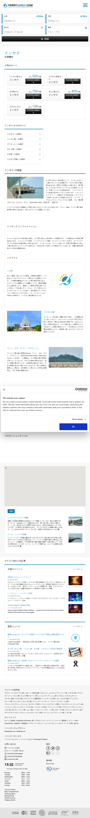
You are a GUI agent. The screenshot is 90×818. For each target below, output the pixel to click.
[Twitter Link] (53, 748)
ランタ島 (39, 712)
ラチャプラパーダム (11, 712)
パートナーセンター (11, 739)
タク (58, 698)
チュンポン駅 (27, 701)
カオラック (44, 693)
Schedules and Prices (23, 720)
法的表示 (17, 723)
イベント (50, 720)
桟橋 (11, 511)
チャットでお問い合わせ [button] (15, 751)
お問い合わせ (74, 723)
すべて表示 (77, 569)
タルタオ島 (65, 698)
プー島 (58, 707)
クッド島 (64, 693)
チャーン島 (8, 701)
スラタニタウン (70, 696)
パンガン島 (29, 707)
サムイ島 (16, 696)
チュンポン (17, 701)
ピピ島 (43, 707)
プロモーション (40, 720)
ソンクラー (46, 698)
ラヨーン (23, 712)
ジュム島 (54, 696)
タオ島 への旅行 (13, 154)
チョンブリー (37, 701)
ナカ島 (66, 701)
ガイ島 (21, 693)
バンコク (37, 707)
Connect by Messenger (15, 753)
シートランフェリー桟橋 (18, 518)
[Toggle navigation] (85, 5)
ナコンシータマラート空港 (50, 704)
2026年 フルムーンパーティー (19, 577)
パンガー (21, 707)
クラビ (79, 693)
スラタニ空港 (9, 698)
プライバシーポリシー (36, 723)
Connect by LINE (12, 759)
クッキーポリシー (51, 723)
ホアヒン (15, 710)
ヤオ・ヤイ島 (59, 710)
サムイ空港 (24, 696)
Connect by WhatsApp (14, 756)
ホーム (7, 720)
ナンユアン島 (78, 704)
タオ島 (53, 698)
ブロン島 (8, 710)
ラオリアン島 (77, 710)
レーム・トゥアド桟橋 (17, 534)
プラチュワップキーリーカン (72, 707)
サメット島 (33, 696)
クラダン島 (72, 693)
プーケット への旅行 (15, 144)
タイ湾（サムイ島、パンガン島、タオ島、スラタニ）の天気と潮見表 (35, 649)
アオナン (8, 693)
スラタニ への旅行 (14, 134)
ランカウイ (31, 712)
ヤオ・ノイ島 (49, 710)
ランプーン (54, 712)
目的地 (12, 720)
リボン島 (68, 712)
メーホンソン (38, 710)
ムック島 (30, 710)
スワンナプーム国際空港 (32, 698)
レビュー (71, 720)
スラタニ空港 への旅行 (16, 159)
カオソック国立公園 (32, 693)
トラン (53, 701)
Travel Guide (9, 723)
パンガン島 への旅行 (15, 139)
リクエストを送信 (13, 748)
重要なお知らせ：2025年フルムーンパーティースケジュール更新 (33, 661)
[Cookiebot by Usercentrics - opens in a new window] (77, 389)
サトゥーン (8, 696)
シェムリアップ (44, 696)
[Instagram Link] (58, 748)
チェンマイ (74, 698)
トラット (46, 701)
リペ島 (62, 712)
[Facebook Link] (48, 748)
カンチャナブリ (54, 693)
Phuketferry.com (10, 731)
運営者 (64, 720)
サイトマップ (63, 723)
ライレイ (68, 710)
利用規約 (25, 723)
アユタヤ (15, 693)
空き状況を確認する (33, 81)
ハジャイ (8, 707)
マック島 (22, 710)
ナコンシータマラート (12, 704)
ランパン (46, 712)
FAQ (76, 720)
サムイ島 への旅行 (14, 149)
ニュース (57, 720)
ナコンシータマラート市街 (30, 704)
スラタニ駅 (19, 698)
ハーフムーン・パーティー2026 (20, 593)
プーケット (51, 707)
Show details (77, 419)
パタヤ (14, 707)
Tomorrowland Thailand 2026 (19, 605)
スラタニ (61, 696)
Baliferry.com (21, 731)
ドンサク (59, 701)
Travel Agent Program (40, 739)
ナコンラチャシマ (66, 704)
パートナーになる (26, 739)
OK (73, 427)
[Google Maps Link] (48, 753)
